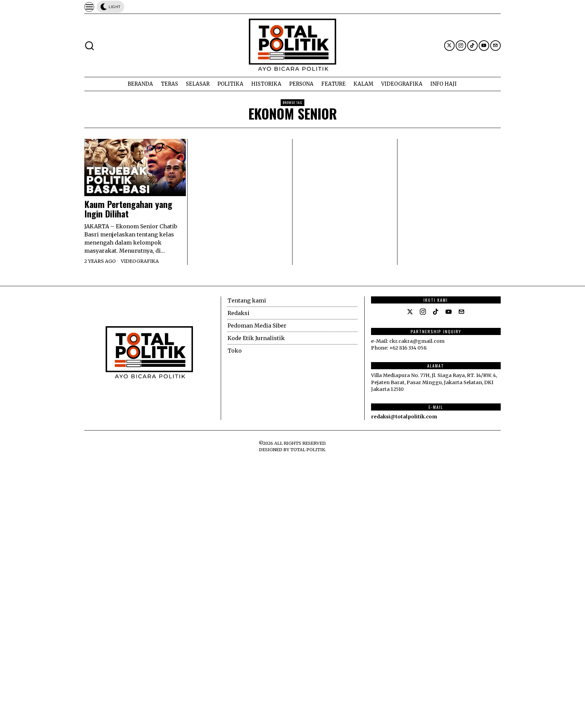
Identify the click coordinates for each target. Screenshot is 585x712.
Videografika (140, 261)
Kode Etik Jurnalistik (256, 338)
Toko (235, 350)
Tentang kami (247, 300)
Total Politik (307, 449)
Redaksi (239, 313)
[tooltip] (449, 45)
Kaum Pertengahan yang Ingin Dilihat (128, 209)
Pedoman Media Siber (257, 325)
